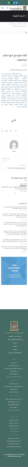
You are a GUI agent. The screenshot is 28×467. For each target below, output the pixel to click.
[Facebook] (11, 131)
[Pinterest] (2, 131)
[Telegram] (16, 3)
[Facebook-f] (19, 3)
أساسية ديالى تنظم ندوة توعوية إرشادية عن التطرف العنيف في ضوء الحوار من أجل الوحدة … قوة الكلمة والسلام (14, 224)
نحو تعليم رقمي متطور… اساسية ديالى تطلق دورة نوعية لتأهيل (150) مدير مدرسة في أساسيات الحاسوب (14, 248)
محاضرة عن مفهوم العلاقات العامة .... (15, 168)
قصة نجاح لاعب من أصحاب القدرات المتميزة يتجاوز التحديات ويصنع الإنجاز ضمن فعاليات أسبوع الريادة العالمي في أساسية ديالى (15, 233)
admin (14, 151)
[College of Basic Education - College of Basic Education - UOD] (18, 8)
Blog (20, 24)
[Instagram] (11, 3)
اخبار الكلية (13, 24)
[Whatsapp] (9, 3)
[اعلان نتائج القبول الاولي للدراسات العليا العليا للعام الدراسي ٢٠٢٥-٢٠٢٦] (24, 184)
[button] (15, 193)
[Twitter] (14, 3)
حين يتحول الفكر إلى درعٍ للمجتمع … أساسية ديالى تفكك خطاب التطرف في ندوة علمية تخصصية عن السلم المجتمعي (14, 215)
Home (25, 24)
